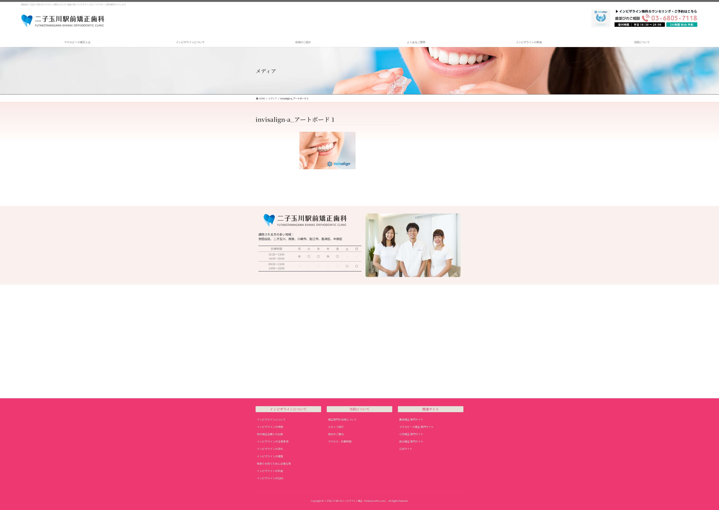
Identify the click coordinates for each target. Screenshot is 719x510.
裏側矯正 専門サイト (411, 419)
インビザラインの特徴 (270, 427)
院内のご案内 (336, 434)
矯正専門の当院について (342, 419)
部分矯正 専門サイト (411, 441)
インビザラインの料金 (270, 471)
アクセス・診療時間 (339, 441)
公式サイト (405, 449)
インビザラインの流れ (270, 449)
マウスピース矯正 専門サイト (416, 427)
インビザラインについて (271, 419)
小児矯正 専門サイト (411, 434)
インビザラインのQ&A (270, 478)
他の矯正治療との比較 (270, 434)
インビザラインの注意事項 (272, 441)
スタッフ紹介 (336, 427)
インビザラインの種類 (270, 456)
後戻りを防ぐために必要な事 (274, 463)
